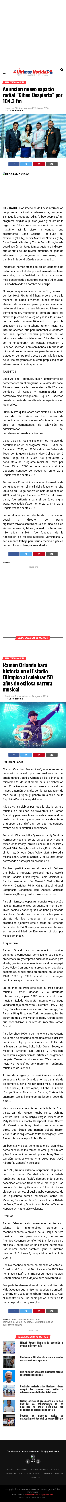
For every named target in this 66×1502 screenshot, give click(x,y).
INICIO (10, 1470)
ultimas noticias (13, 1325)
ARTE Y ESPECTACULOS (29, 1474)
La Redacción (16, 110)
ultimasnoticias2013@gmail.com (40, 1451)
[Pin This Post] (39, 164)
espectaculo (35, 1319)
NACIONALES (21, 1470)
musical (29, 1322)
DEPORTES (47, 1474)
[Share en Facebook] (13, 164)
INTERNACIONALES (39, 1470)
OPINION (59, 1474)
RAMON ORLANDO (44, 1322)
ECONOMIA (11, 1474)
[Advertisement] (33, 33)
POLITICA (55, 1470)
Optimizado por (33, 1497)
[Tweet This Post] (26, 164)
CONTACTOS (34, 1478)
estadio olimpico (13, 1322)
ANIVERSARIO (19, 1319)
